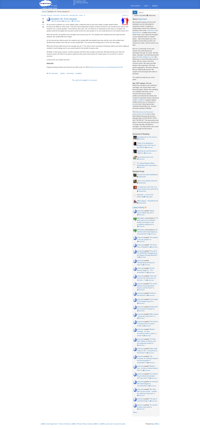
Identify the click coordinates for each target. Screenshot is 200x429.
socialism (79, 73)
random (81, 15)
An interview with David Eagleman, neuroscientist (147, 232)
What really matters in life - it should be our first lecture (147, 350)
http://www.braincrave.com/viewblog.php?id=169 (107, 67)
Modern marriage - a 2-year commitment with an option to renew (146, 332)
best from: (125, 15)
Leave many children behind (146, 181)
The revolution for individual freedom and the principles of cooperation (147, 359)
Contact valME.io (93, 424)
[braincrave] (49, 20)
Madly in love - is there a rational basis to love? (147, 368)
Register (155, 6)
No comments (53, 73)
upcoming (49, 15)
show (43, 24)
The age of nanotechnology (147, 400)
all (84, 15)
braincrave (77, 21)
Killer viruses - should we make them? (147, 315)
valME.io (156, 424)
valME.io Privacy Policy (78, 424)
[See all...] (146, 207)
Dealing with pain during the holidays (147, 308)
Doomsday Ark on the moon (146, 137)
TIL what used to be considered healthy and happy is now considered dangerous (147, 221)
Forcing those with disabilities (146, 174)
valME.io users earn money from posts (112, 424)
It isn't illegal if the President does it (147, 300)
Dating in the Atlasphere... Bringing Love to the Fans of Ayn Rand (146, 145)
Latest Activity (138, 207)
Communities (135, 6)
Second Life (143, 114)
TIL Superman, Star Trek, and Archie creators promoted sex (147, 188)
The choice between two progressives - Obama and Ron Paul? (147, 286)
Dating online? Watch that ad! (145, 212)
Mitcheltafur (141, 218)
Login (146, 6)
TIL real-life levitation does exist (147, 406)
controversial (56, 15)
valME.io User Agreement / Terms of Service (55, 424)
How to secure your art (144, 157)
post (134, 104)
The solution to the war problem (147, 238)
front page (43, 15)
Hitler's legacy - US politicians (146, 201)
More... (135, 412)
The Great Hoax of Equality (147, 246)
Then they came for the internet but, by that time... (146, 278)
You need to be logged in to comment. (84, 80)
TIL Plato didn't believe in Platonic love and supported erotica (146, 341)
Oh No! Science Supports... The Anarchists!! (145, 270)
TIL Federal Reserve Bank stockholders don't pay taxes (146, 164)
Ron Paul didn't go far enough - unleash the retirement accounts (147, 391)
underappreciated (73, 15)
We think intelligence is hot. (145, 57)
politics (62, 73)
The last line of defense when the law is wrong (147, 323)
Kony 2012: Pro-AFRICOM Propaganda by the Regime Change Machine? (147, 253)
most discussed (64, 15)
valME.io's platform (139, 100)
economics (70, 73)
